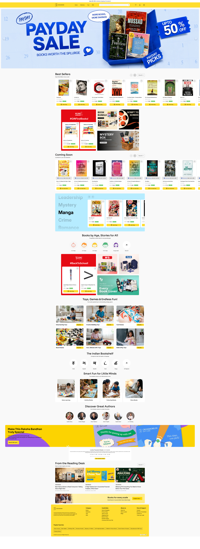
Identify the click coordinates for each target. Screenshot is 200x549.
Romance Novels (79, 528)
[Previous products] (131, 75)
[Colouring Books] (111, 388)
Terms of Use (105, 513)
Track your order (140, 515)
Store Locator (124, 511)
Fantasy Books (57, 531)
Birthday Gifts (71, 528)
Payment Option (105, 518)
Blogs (122, 513)
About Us (123, 510)
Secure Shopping (105, 510)
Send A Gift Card (13, 442)
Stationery (82, 5)
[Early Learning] (66, 388)
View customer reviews (100, 458)
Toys (88, 5)
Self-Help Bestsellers (99, 528)
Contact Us (139, 513)
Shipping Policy (105, 515)
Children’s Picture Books (111, 528)
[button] (135, 5)
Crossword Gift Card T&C (107, 520)
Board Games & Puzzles (123, 528)
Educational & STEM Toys (136, 528)
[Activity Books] (88, 388)
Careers (138, 510)
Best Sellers (64, 528)
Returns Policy (105, 516)
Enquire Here (136, 498)
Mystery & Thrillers (89, 528)
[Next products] (134, 75)
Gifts (93, 5)
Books (76, 5)
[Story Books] (134, 388)
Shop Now (79, 324)
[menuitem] (76, 5)
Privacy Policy (105, 511)
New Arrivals (57, 528)
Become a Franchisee (141, 511)
